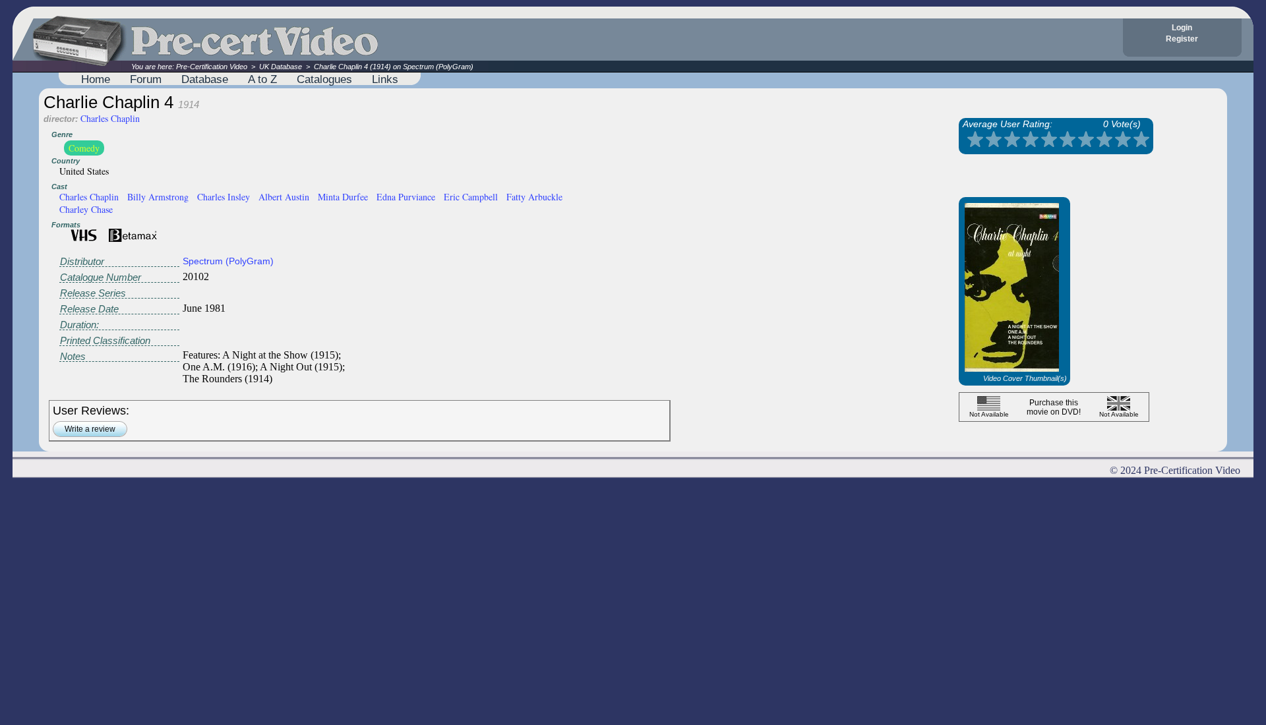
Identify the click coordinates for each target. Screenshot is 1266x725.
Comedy (84, 148)
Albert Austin (283, 196)
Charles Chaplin (110, 118)
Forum (146, 79)
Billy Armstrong (158, 196)
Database (204, 79)
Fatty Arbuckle (534, 196)
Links (385, 79)
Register (1182, 39)
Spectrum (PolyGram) (228, 261)
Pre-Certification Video (211, 67)
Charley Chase (86, 209)
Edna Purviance (406, 196)
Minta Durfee (343, 196)
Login (1182, 27)
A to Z (262, 79)
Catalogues (324, 79)
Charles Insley (223, 196)
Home (95, 79)
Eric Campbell (471, 196)
